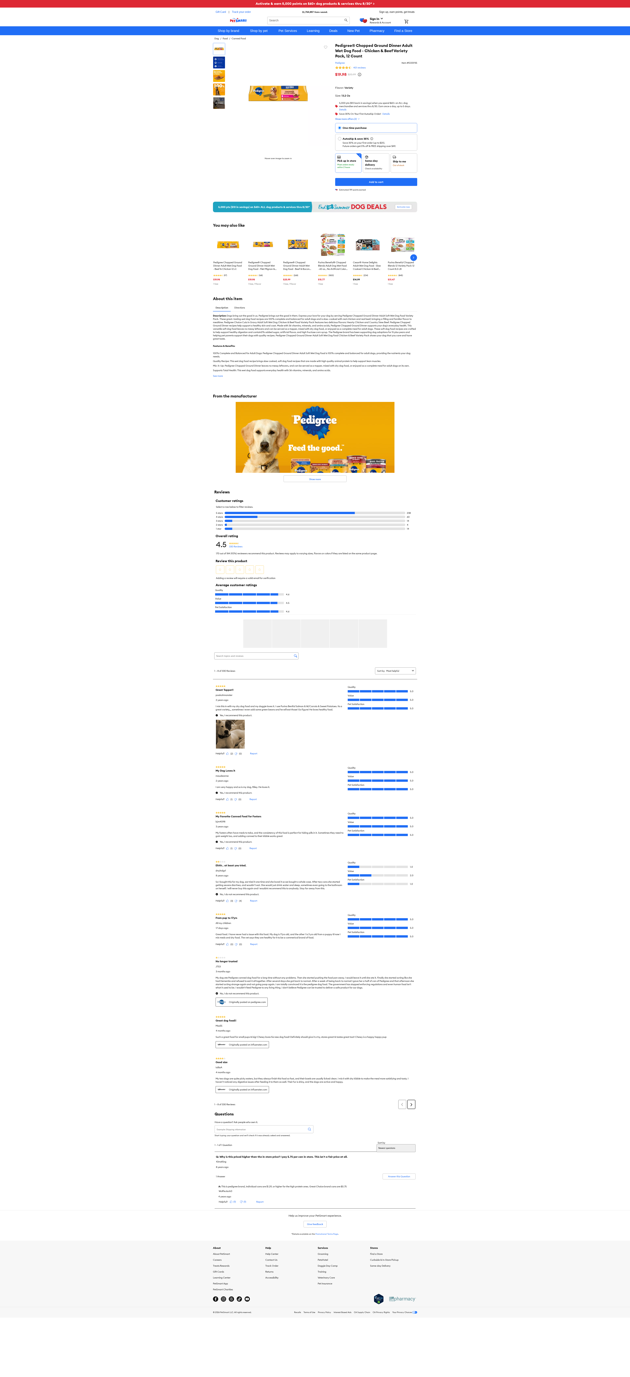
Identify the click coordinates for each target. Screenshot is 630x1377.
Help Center (271, 1253)
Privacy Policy (324, 1312)
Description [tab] (222, 307)
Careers (217, 1259)
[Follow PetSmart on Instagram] (223, 1299)
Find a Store (376, 1253)
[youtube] (247, 1299)
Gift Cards (218, 1271)
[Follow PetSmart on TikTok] (239, 1299)
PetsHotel (323, 1259)
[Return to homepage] (238, 20)
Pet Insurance (325, 1283)
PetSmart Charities (223, 1289)
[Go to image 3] (219, 76)
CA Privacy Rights (381, 1312)
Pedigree (340, 62)
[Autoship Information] (371, 138)
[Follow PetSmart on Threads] (231, 1299)
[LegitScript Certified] (379, 1299)
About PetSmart (221, 1253)
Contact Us (271, 1259)
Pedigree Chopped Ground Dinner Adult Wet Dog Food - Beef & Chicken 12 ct (227, 265)
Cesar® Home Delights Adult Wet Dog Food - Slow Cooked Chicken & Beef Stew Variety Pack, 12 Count (367, 266)
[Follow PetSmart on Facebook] (215, 1299)
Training (322, 1271)
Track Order (271, 1265)
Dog (216, 38)
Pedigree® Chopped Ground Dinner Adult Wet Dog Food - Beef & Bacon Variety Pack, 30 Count (296, 266)
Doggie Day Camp (328, 1265)
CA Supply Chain (362, 1312)
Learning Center (221, 1277)
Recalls (297, 1312)
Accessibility (272, 1277)
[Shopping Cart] (410, 22)
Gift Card (221, 12)
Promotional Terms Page (326, 1234)
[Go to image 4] (219, 89)
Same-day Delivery (380, 1265)
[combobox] (308, 20)
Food (225, 38)
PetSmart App (220, 1283)
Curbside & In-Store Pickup (384, 1259)
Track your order (241, 12)
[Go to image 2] (219, 62)
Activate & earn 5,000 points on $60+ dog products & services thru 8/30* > (315, 3)
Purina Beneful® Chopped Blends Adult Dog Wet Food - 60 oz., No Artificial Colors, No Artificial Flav (333, 266)
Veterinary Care (326, 1277)
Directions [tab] (239, 307)
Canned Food (239, 38)
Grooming (323, 1253)
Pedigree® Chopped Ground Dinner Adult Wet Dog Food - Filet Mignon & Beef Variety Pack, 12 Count (263, 266)
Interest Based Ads (342, 1312)
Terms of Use (309, 1312)
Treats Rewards (221, 1265)
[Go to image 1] (219, 49)
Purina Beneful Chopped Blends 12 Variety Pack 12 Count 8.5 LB (401, 265)
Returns (269, 1271)
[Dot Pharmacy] (402, 1299)
